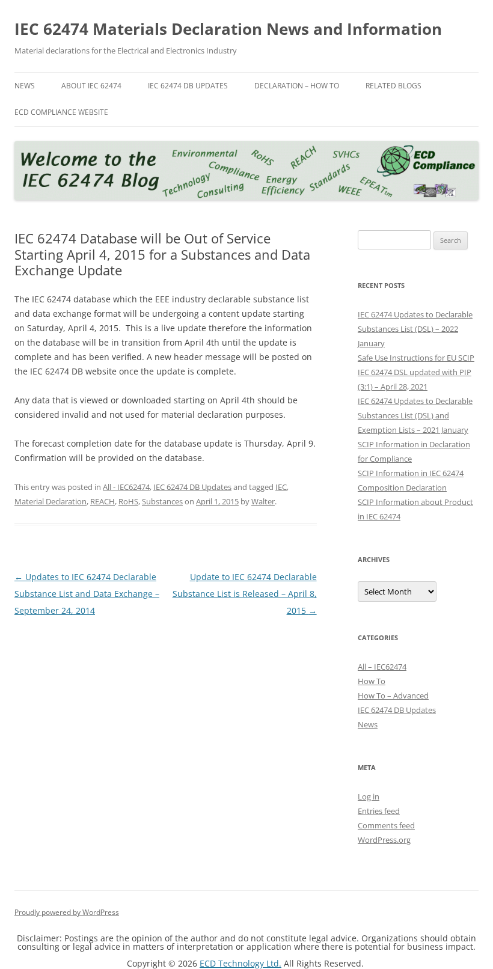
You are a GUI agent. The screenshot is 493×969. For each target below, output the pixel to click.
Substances (162, 501)
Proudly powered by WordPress (66, 912)
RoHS (128, 501)
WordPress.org (384, 839)
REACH (102, 501)
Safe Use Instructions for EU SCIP (416, 357)
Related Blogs (393, 86)
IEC (281, 486)
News (24, 86)
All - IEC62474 (126, 486)
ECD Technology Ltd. (240, 963)
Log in (368, 796)
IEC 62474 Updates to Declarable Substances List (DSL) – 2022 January (415, 329)
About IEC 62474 (91, 86)
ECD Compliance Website (61, 112)
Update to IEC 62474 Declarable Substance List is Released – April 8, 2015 (245, 593)
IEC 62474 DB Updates (188, 86)
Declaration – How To (296, 86)
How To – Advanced (393, 695)
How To (371, 681)
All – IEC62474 (382, 666)
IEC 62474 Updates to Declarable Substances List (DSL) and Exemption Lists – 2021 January (415, 415)
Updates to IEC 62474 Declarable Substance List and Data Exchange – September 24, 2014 (86, 593)
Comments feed (386, 825)
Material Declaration (50, 501)
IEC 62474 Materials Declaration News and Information (228, 29)
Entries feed (379, 810)
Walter (263, 501)
